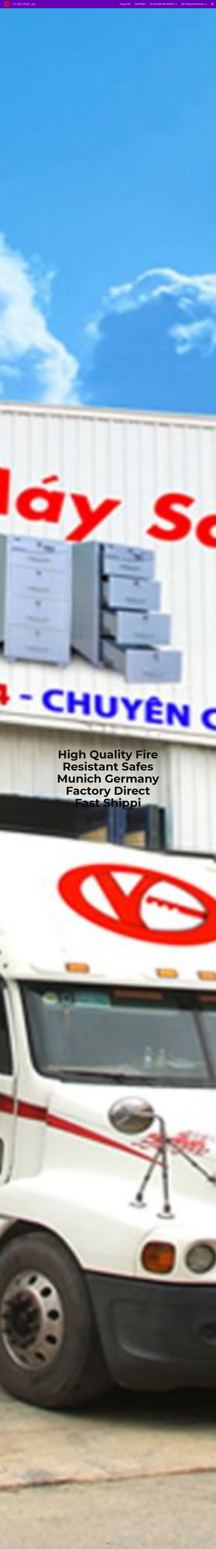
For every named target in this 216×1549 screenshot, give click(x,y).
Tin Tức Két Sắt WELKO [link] (162, 4)
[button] (212, 4)
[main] (108, 778)
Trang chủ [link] (125, 4)
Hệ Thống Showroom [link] (192, 4)
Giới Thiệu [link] (140, 4)
